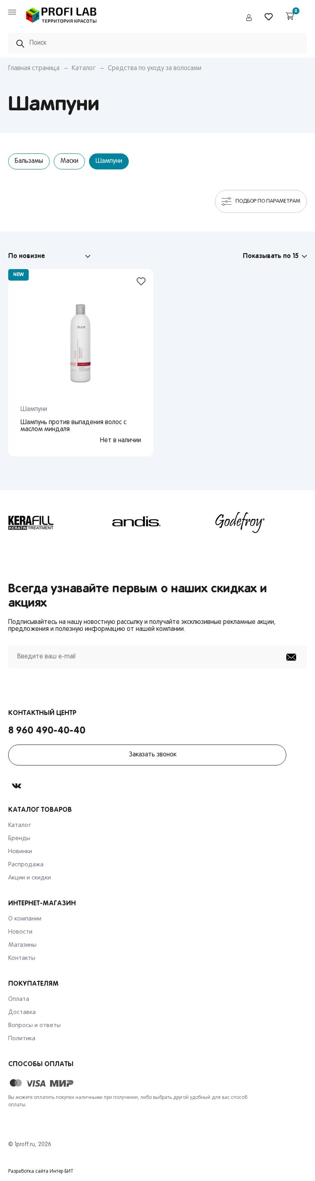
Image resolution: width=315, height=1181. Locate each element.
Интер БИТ (61, 1171)
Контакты (21, 958)
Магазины (22, 945)
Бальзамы (29, 161)
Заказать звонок (152, 755)
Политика (21, 1039)
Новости (20, 932)
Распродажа (25, 865)
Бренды (19, 838)
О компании (24, 919)
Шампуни (109, 161)
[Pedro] (61, 25)
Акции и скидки (29, 878)
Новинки (20, 851)
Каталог (84, 68)
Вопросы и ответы (34, 1025)
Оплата (18, 999)
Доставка (22, 1012)
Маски (69, 161)
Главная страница (33, 68)
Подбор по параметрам (267, 201)
